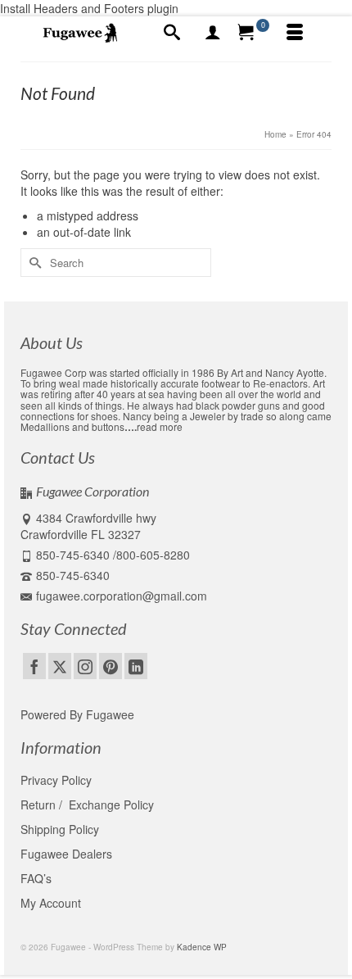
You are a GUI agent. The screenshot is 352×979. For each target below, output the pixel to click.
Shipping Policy (59, 829)
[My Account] (212, 32)
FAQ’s (36, 878)
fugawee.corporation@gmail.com (121, 595)
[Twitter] (59, 666)
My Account (50, 903)
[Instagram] (85, 666)
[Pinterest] (110, 666)
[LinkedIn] (135, 666)
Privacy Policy (56, 780)
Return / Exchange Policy (87, 804)
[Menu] (294, 32)
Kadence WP (202, 947)
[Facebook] (34, 666)
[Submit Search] (32, 262)
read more (160, 426)
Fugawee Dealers (67, 853)
